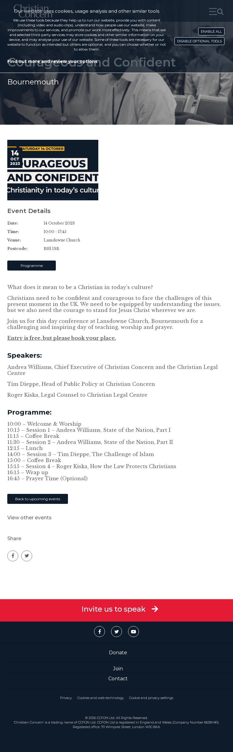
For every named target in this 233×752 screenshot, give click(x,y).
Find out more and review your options (52, 61)
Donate (118, 652)
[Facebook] (99, 631)
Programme (32, 265)
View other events (29, 517)
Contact (118, 678)
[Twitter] (116, 631)
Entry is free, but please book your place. (61, 338)
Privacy (66, 698)
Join (118, 669)
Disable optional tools (199, 41)
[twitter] (26, 555)
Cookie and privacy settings (151, 698)
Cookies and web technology (100, 698)
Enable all (211, 31)
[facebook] (12, 555)
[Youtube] (133, 631)
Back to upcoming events (37, 499)
